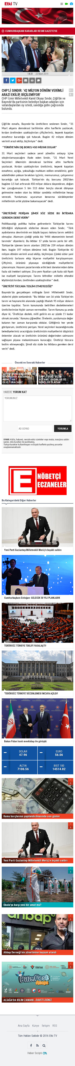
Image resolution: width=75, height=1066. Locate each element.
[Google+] (19, 80)
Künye (35, 1025)
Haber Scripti (34, 1053)
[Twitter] (13, 80)
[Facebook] (6, 80)
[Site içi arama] (44, 1045)
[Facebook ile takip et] (31, 1045)
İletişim (46, 1025)
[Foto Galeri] (71, 4)
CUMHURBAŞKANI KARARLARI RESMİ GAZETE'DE (31, 31)
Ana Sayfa (23, 1025)
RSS (54, 1025)
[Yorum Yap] (38, 80)
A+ (71, 90)
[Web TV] (66, 4)
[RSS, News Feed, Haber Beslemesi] (37, 1045)
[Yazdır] (32, 80)
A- (71, 94)
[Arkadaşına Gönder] (25, 80)
